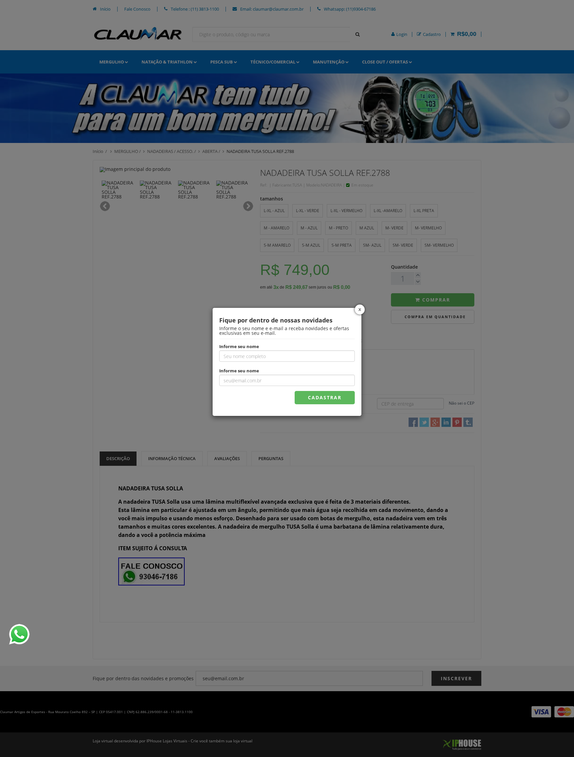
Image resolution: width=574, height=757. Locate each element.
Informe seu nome (239, 346)
